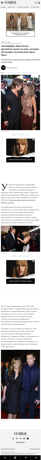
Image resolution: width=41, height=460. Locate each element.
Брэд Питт (16, 72)
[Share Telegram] (25, 457)
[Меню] (2, 3)
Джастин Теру (34, 72)
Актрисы (11, 72)
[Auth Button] (39, 3)
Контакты (20, 442)
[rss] (13, 438)
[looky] (28, 438)
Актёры (6, 72)
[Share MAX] (15, 457)
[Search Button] (36, 3)
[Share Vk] (5, 457)
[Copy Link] (35, 457)
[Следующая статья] (20, 426)
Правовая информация (35, 448)
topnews (3, 41)
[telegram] (20, 438)
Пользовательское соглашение (8, 448)
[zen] (24, 438)
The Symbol (10, 2)
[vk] (17, 438)
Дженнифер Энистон (25, 72)
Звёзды (8, 41)
